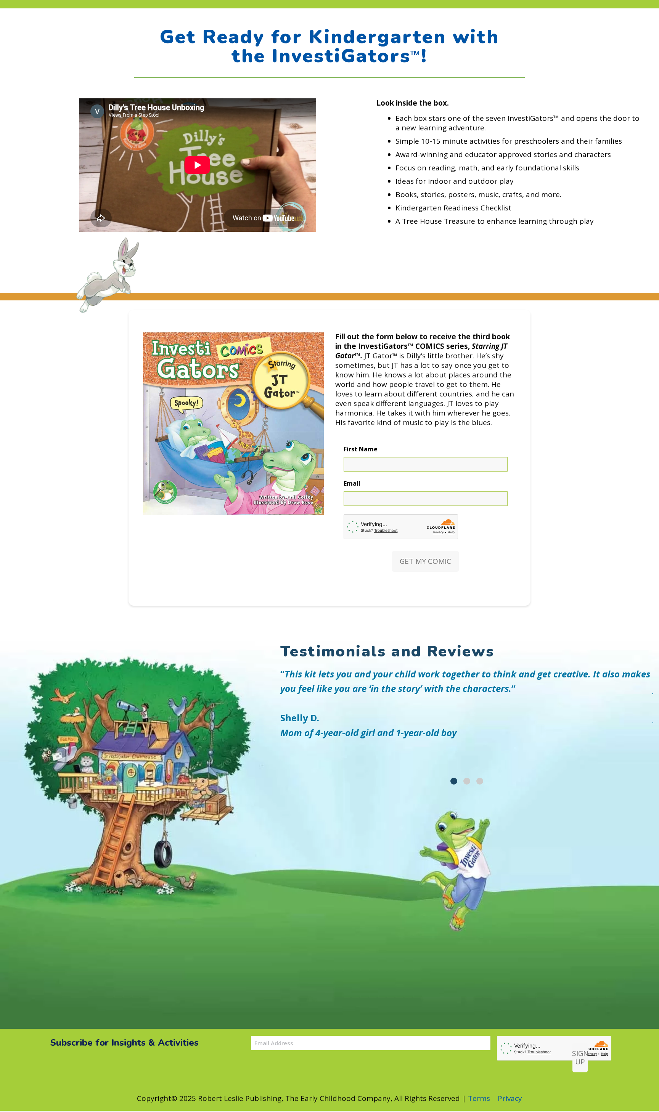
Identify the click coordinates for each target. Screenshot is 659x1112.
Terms (479, 1098)
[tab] (453, 781)
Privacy (510, 1098)
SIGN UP (580, 1057)
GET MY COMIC (425, 561)
